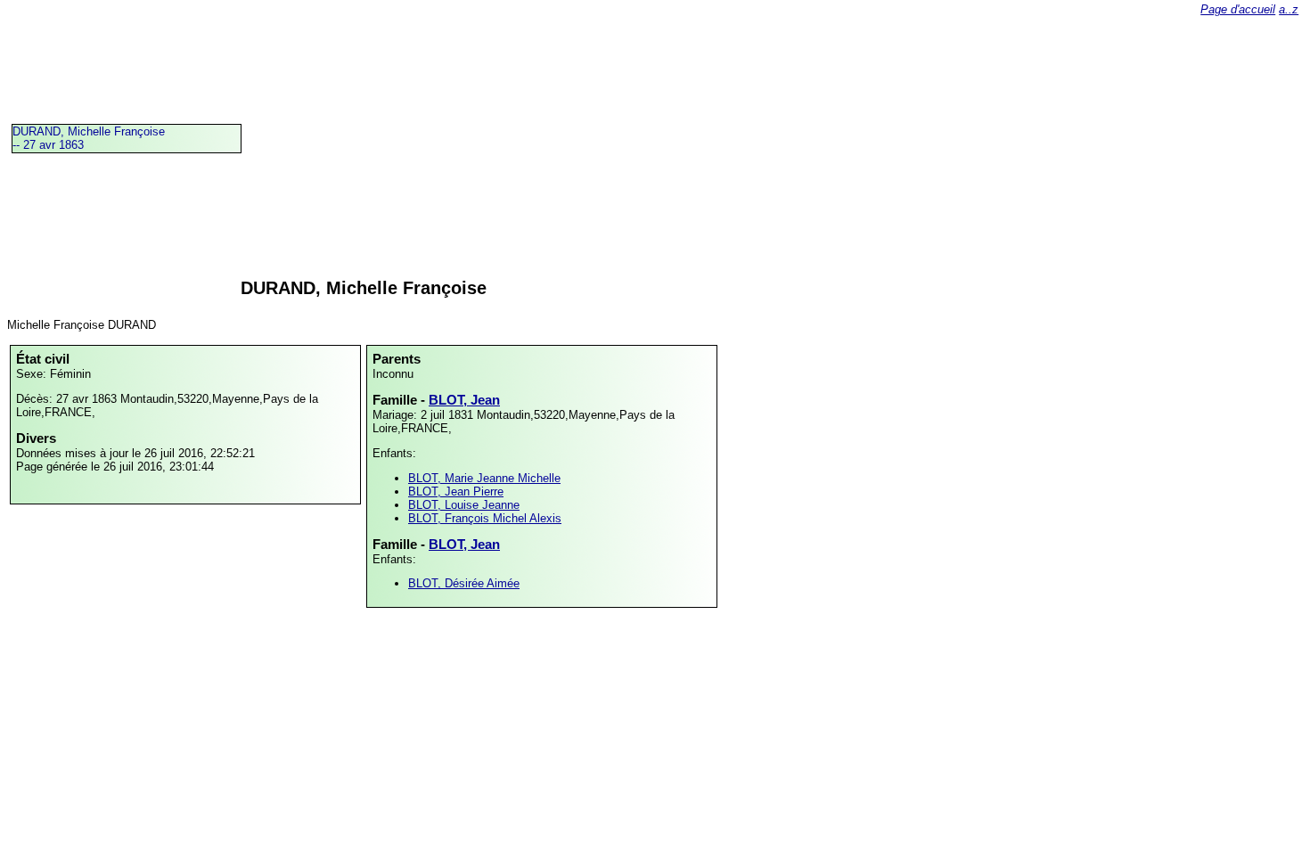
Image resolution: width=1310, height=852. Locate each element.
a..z (1288, 9)
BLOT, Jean (464, 399)
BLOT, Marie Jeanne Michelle (484, 478)
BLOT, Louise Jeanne (464, 505)
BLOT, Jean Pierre (456, 491)
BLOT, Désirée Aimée (464, 583)
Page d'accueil (1237, 9)
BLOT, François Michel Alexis (484, 518)
